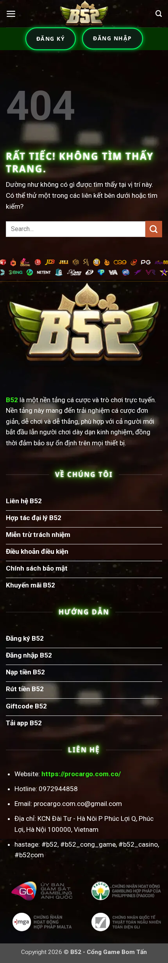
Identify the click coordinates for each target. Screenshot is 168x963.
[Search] (158, 14)
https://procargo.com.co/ (81, 774)
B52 (12, 400)
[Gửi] (153, 229)
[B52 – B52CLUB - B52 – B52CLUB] (84, 13)
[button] (11, 14)
